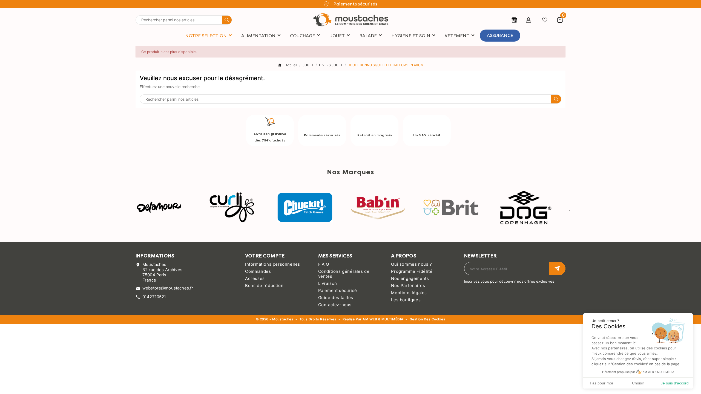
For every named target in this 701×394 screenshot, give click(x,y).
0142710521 (154, 296)
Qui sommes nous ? (411, 264)
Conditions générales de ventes (344, 274)
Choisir (638, 383)
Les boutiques (406, 299)
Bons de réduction (264, 285)
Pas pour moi (601, 383)
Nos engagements (410, 278)
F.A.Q (323, 264)
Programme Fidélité (411, 271)
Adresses (255, 278)
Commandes (258, 271)
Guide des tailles (335, 297)
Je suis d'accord (675, 383)
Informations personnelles (272, 264)
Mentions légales (409, 292)
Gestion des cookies (427, 319)
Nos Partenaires (408, 285)
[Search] (227, 20)
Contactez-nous (335, 304)
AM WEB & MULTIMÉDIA (383, 319)
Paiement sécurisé (337, 290)
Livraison (327, 283)
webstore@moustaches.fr (167, 288)
